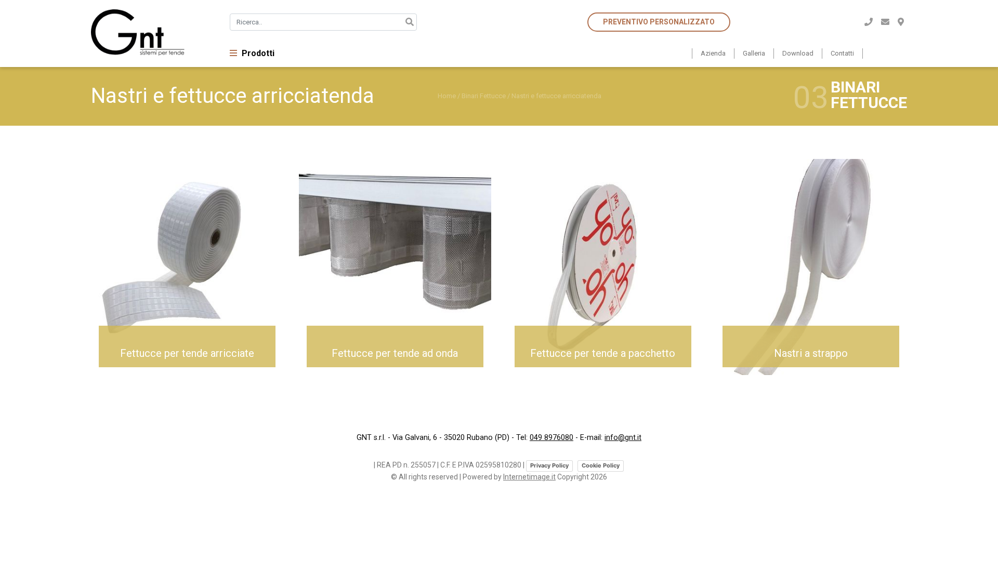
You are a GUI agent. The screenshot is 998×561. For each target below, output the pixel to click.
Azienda (713, 53)
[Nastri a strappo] (811, 266)
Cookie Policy (601, 465)
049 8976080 (551, 437)
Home (447, 96)
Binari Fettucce (484, 96)
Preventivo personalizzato (659, 22)
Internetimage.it (529, 477)
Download (797, 53)
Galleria (754, 53)
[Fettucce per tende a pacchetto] (603, 266)
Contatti (842, 53)
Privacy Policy (549, 465)
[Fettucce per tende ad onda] (395, 266)
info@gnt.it (623, 437)
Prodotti (257, 53)
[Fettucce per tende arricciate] (187, 266)
